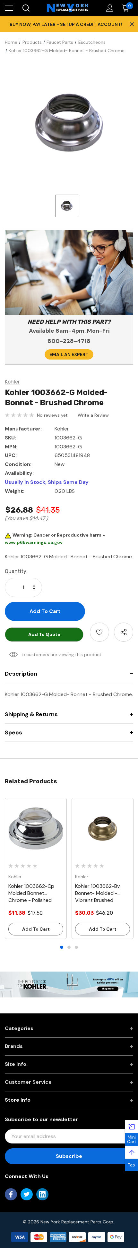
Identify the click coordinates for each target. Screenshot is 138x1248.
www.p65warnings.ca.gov (34, 542)
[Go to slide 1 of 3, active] (61, 947)
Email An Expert (69, 354)
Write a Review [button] (93, 415)
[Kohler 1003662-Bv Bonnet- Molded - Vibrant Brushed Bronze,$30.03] (102, 828)
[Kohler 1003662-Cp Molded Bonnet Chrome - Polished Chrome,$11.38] (35, 828)
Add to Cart (36, 929)
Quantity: (16, 571)
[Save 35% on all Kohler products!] (69, 984)
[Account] (109, 8)
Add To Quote (44, 634)
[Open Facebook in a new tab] (11, 1194)
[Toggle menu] (9, 8)
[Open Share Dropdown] (123, 632)
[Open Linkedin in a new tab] (42, 1194)
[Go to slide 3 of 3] (76, 947)
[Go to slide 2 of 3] (69, 947)
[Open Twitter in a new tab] (27, 1194)
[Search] (26, 8)
